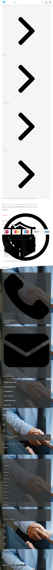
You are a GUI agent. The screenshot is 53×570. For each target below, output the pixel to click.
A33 (26, 261)
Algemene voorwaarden (9, 565)
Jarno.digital (7, 551)
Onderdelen (5, 54)
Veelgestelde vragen (9, 400)
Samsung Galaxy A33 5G (26, 252)
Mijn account (7, 405)
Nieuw (23, 243)
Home (4, 7)
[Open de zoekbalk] (18, 2)
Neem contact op (8, 396)
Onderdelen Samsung (6, 102)
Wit (23, 247)
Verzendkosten (8, 391)
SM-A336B (24, 253)
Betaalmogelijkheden (10, 387)
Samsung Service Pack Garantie (27, 256)
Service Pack (24, 245)
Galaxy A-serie (5, 150)
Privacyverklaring (21, 565)
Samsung (24, 248)
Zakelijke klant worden (10, 382)
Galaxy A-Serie (24, 251)
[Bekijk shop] (15, 2)
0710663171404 (24, 241)
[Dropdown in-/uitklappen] (50, 2)
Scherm (23, 255)
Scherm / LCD (24, 244)
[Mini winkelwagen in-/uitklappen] (46, 2)
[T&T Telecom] (7, 2)
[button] (5, 451)
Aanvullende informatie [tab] (8, 237)
